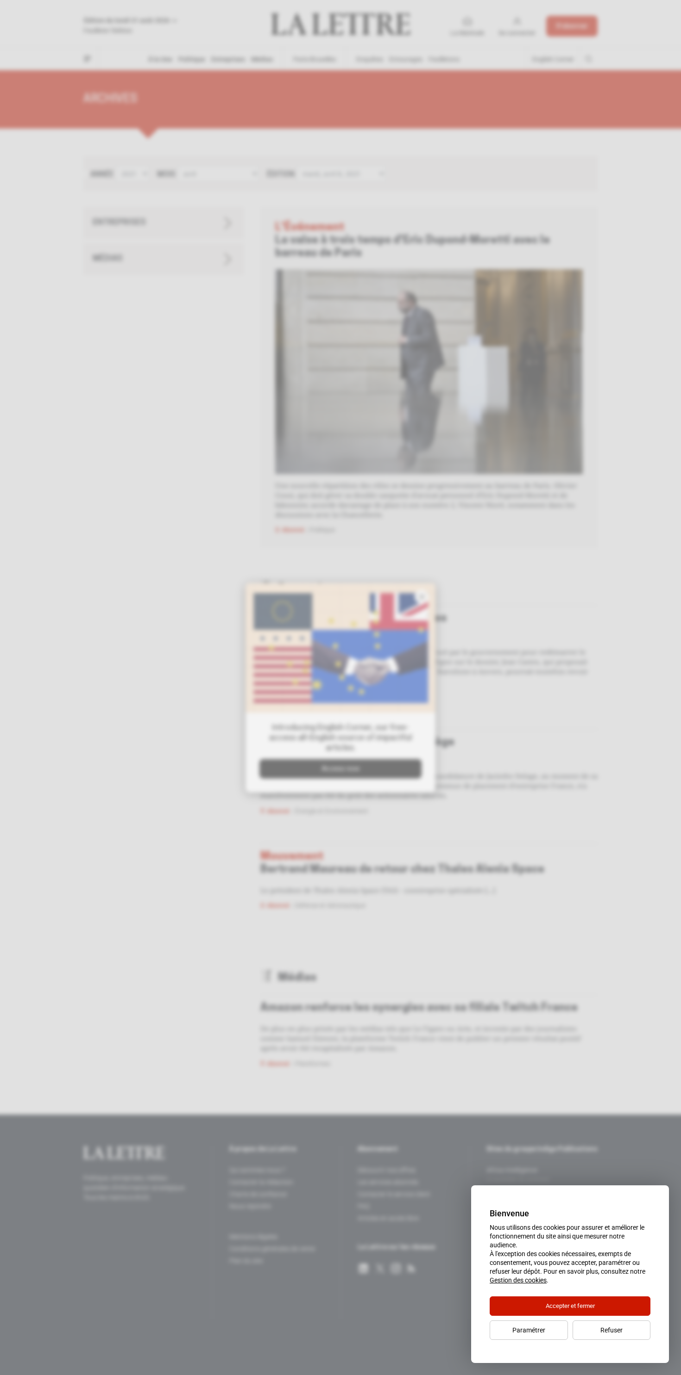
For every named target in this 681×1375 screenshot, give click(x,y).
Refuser (611, 1330)
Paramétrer (528, 1330)
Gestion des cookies (518, 1280)
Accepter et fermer (570, 1305)
